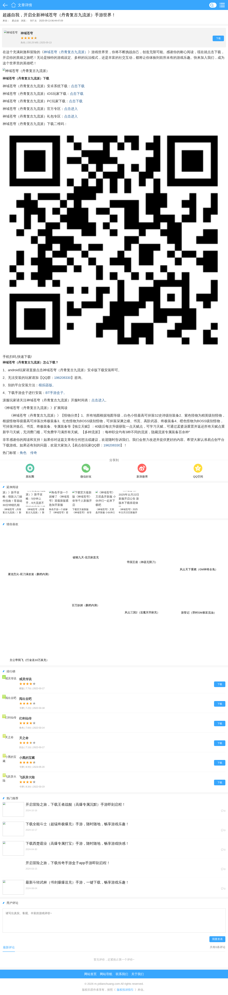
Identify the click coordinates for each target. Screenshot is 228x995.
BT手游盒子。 (56, 393)
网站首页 (90, 973)
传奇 (33, 453)
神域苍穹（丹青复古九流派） (66, 52)
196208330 (62, 378)
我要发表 (217, 939)
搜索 (213, 5)
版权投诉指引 (125, 989)
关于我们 (137, 973)
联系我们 (122, 973)
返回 (4, 5)
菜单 (223, 5)
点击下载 (78, 86)
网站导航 (106, 973)
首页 (13, 5)
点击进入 (71, 109)
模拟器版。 (47, 385)
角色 (23, 453)
